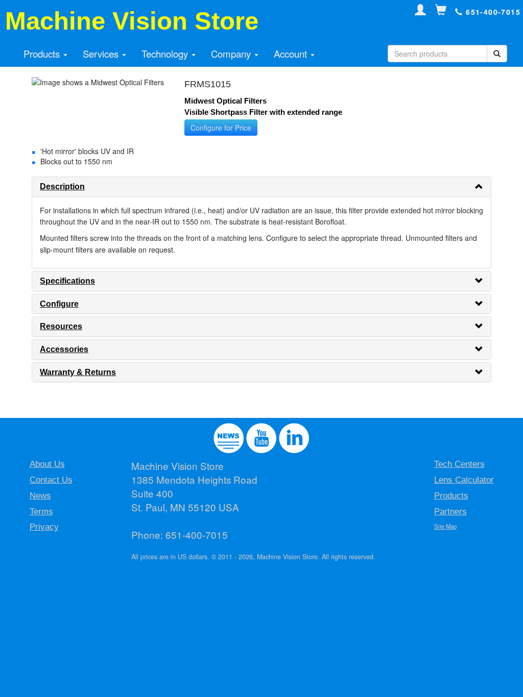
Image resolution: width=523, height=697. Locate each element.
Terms (41, 511)
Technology (166, 53)
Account (292, 53)
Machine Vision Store (131, 21)
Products (42, 53)
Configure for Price (221, 127)
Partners (450, 511)
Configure (59, 304)
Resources (61, 326)
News (40, 496)
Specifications (67, 281)
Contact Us (51, 480)
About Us (47, 464)
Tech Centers (459, 464)
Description (62, 186)
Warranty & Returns (78, 372)
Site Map (445, 526)
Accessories (64, 349)
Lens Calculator (464, 480)
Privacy (44, 527)
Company (232, 53)
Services (102, 53)
